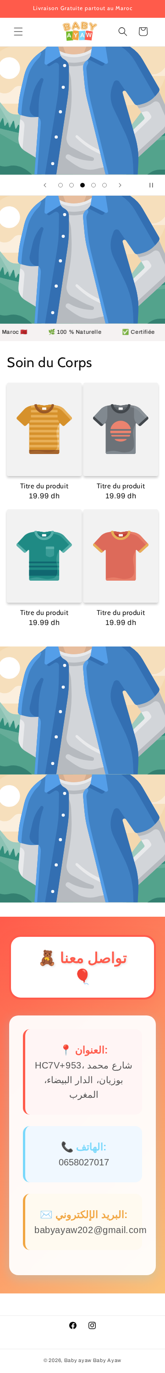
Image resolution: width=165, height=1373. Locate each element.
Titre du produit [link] (44, 486)
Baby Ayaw (107, 1360)
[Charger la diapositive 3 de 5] (82, 185)
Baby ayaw (78, 1360)
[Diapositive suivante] (120, 185)
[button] (18, 31)
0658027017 (84, 1162)
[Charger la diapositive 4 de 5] (93, 185)
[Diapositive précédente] (45, 185)
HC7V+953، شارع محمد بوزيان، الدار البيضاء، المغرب (83, 1080)
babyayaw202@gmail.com (90, 1230)
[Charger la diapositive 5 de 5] (104, 185)
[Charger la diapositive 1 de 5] (60, 185)
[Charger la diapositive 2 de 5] (71, 185)
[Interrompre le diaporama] (155, 185)
